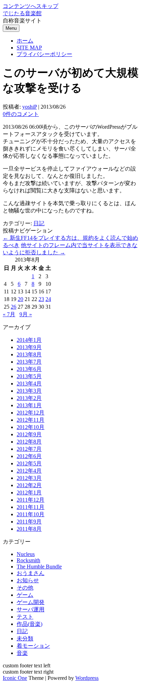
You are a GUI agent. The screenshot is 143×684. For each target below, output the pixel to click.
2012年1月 (29, 492)
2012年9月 (29, 434)
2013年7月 (29, 362)
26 (13, 307)
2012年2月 (29, 485)
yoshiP (29, 107)
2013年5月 (29, 376)
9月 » (25, 314)
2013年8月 (29, 354)
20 (20, 299)
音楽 (22, 653)
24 (48, 299)
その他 (25, 588)
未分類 (25, 638)
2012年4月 (29, 471)
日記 (38, 223)
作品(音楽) (29, 624)
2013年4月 (29, 383)
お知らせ (28, 580)
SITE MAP (29, 48)
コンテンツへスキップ (30, 6)
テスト (25, 617)
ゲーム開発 (30, 602)
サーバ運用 (30, 609)
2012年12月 (30, 413)
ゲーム (25, 595)
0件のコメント (21, 114)
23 (41, 299)
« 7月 (9, 314)
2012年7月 (29, 449)
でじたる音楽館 (22, 13)
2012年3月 (29, 478)
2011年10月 (30, 514)
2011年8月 (29, 529)
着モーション (33, 646)
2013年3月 (29, 391)
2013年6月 (29, 369)
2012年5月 (29, 463)
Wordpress (87, 678)
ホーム (25, 41)
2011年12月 (30, 500)
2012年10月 (30, 427)
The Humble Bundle (39, 566)
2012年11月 (30, 420)
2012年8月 (29, 442)
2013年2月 (29, 398)
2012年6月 (29, 456)
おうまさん (30, 573)
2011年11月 (30, 507)
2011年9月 (29, 522)
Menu (11, 28)
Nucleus (26, 554)
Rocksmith (28, 560)
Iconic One (15, 678)
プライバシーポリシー (44, 54)
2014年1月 (29, 340)
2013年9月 (29, 347)
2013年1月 (29, 405)
